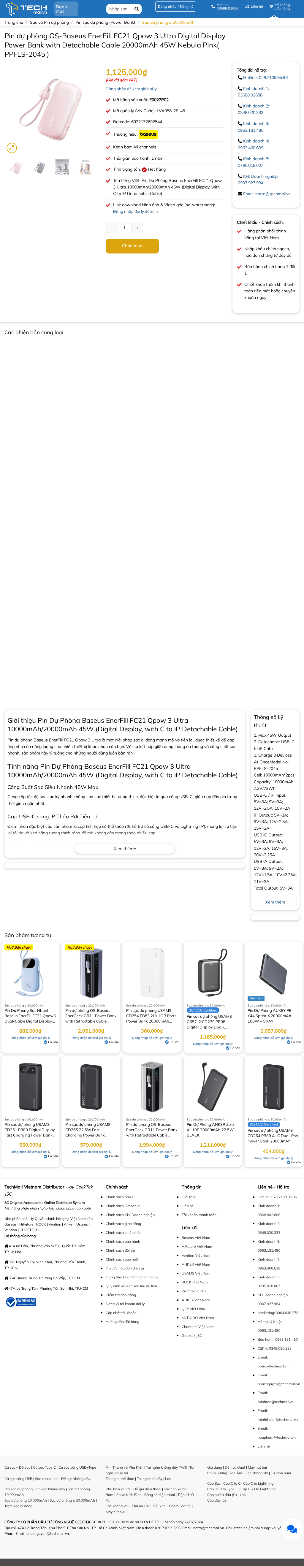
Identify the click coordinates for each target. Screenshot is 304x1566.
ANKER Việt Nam (196, 1264)
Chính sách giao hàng (123, 1223)
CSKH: (263, 1348)
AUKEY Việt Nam (196, 1300)
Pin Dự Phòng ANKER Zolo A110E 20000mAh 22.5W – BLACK (212, 1129)
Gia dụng (214, 1467)
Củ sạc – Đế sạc (17, 1467)
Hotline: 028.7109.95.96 (265, 77)
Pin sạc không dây (50, 1489)
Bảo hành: (266, 1339)
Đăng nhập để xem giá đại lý (131, 88)
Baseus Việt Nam (196, 1237)
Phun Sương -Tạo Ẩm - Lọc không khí (237, 1473)
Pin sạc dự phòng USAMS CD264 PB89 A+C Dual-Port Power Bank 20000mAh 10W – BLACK (273, 1136)
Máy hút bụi (115, 1512)
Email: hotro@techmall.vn (267, 193)
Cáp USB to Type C (222, 1489)
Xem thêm (123, 848)
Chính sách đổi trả (120, 1250)
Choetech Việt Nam (198, 1326)
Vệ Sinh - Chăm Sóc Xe (172, 1506)
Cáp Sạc (214, 1483)
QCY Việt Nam (193, 1309)
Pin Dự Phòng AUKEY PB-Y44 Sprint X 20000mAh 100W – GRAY (270, 1015)
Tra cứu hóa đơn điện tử (125, 1268)
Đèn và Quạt (235, 1467)
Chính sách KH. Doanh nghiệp (130, 1214)
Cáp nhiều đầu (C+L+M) (226, 1494)
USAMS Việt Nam (196, 1273)
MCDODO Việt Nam (198, 1317)
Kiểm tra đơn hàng (121, 1295)
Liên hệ (188, 1206)
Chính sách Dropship (123, 1206)
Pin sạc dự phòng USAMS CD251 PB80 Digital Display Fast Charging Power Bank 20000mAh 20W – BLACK (29, 1130)
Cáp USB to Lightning (258, 1489)
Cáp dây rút (216, 1500)
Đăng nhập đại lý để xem (135, 211)
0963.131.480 (269, 1330)
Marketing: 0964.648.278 (278, 1312)
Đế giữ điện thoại (147, 1489)
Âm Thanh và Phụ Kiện (124, 1467)
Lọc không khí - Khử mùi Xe (128, 1506)
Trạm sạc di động (18, 1506)
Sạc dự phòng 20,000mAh (25, 1500)
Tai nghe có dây (149, 1478)
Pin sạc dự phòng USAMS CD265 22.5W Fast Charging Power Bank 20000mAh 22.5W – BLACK (90, 1130)
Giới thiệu (189, 1197)
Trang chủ (13, 22)
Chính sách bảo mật (122, 1259)
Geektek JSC (192, 1335)
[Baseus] (148, 134)
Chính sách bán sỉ (120, 1197)
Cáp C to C (231, 1483)
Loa (168, 1478)
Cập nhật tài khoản (121, 1312)
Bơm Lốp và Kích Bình (124, 1494)
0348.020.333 (280, 1348)
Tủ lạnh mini (281, 1473)
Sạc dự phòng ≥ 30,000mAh (72, 1500)
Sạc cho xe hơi (46, 1478)
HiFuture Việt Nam (197, 1246)
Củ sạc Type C (44, 1467)
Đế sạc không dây (75, 1478)
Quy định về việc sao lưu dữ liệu (131, 1286)
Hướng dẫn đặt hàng (122, 1321)
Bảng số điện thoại (159, 1494)
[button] (175, 6)
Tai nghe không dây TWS (166, 1467)
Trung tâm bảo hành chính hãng (132, 1277)
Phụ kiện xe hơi (118, 1489)
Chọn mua (132, 245)
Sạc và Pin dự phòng (49, 22)
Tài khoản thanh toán (199, 1214)
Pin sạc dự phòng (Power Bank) (105, 22)
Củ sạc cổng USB (18, 1478)
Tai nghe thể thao (120, 1478)
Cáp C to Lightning (258, 1483)
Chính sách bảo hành (123, 1241)
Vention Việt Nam (196, 1255)
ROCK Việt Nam (195, 1282)
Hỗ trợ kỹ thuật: (270, 1321)
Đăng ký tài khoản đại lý (125, 1304)
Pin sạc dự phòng (18, 1489)
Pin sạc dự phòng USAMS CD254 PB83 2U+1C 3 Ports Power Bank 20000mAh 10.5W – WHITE (151, 1016)
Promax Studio (194, 1291)
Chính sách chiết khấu (124, 1232)
